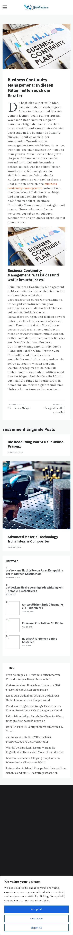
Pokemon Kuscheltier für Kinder (43, 623)
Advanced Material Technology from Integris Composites (33, 539)
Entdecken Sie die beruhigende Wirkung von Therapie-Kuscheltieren (34, 589)
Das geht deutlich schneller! (54, 410)
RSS (11, 667)
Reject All (36, 927)
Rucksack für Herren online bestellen (39, 640)
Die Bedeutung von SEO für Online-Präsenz (36, 444)
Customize (36, 918)
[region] (36, 905)
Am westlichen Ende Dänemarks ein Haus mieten (42, 606)
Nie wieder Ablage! (19, 408)
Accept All (36, 909)
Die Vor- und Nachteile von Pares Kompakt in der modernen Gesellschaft (34, 572)
